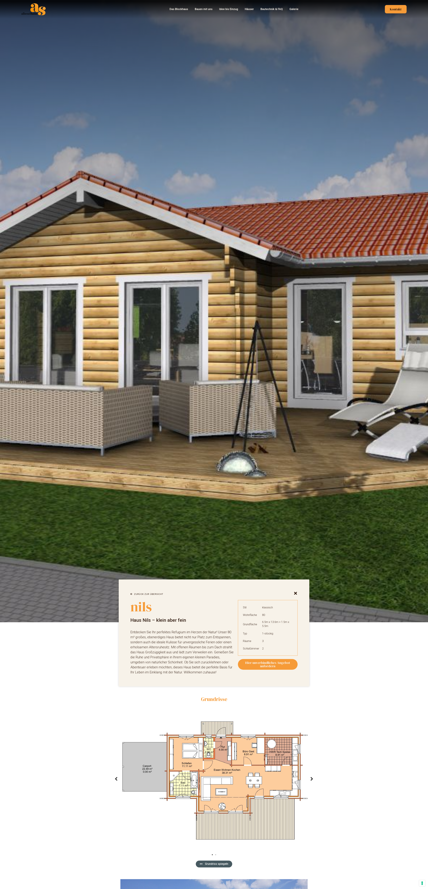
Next (311, 779)
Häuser (249, 9)
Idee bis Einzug (228, 9)
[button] (214, 864)
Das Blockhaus (179, 9)
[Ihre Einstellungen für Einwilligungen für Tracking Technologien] (422, 883)
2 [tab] (215, 854)
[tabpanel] (214, 778)
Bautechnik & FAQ (271, 9)
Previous (116, 779)
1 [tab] (212, 854)
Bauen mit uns (203, 9)
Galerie (293, 9)
